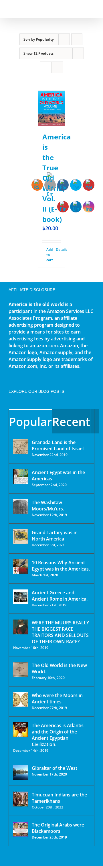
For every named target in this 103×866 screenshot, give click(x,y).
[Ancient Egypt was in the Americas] (20, 476)
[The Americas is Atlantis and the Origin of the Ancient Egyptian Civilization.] (20, 729)
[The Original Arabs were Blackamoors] (20, 829)
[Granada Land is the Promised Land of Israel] (20, 446)
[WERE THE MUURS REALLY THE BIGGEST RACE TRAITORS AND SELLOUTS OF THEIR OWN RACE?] (20, 627)
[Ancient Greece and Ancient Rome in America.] (20, 596)
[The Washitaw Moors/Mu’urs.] (20, 506)
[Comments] (94, 421)
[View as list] (57, 67)
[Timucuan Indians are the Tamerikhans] (20, 799)
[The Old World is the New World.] (20, 669)
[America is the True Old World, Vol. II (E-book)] (51, 108)
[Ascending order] (76, 39)
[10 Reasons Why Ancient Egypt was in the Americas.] (20, 566)
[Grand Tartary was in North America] (20, 536)
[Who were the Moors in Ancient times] (20, 699)
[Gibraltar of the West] (20, 772)
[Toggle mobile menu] (92, 9)
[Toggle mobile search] (82, 9)
